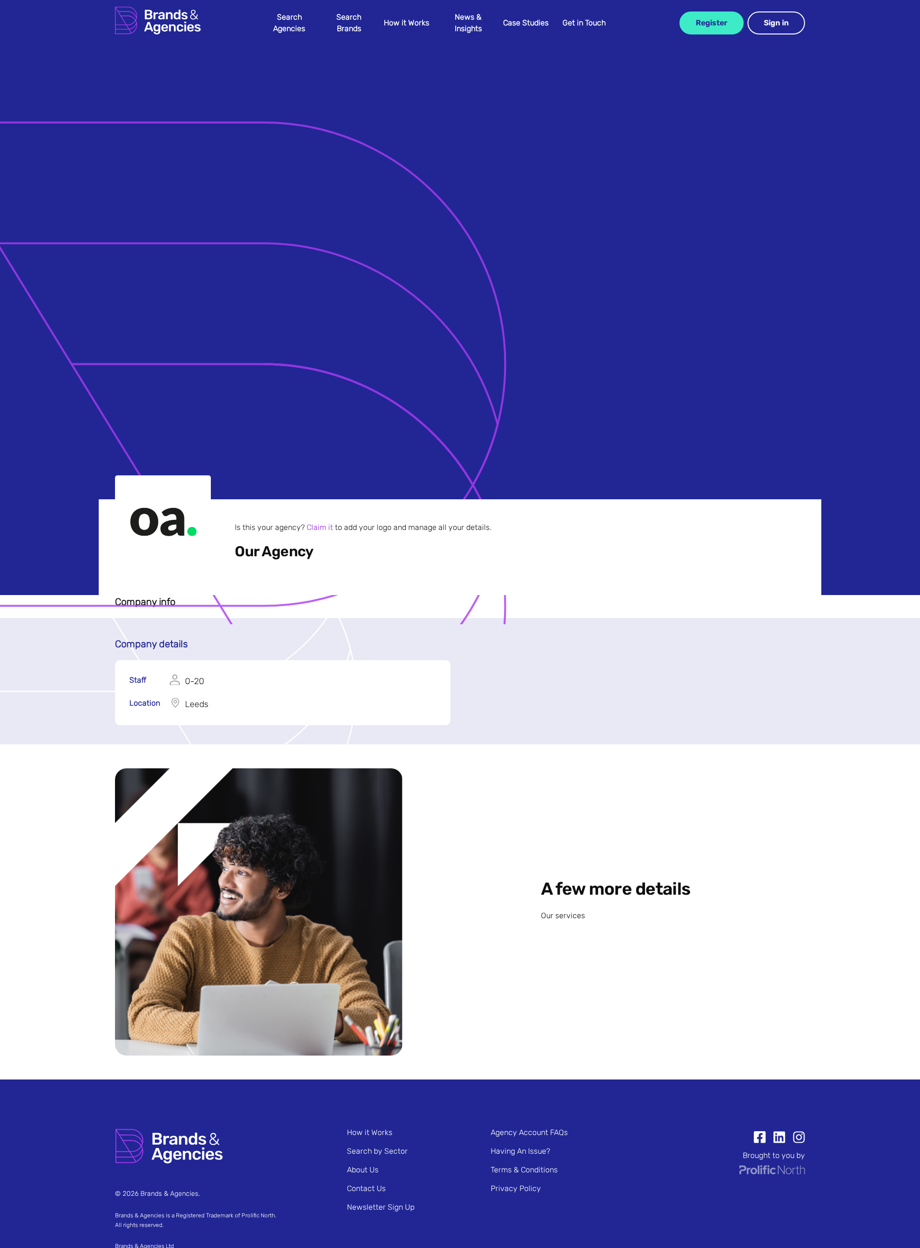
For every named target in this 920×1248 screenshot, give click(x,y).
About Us (363, 1169)
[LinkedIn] (775, 1138)
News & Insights (468, 22)
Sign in (776, 22)
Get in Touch (584, 22)
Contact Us (366, 1188)
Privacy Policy (516, 1188)
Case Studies (526, 22)
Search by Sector (377, 1151)
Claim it (320, 527)
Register (711, 22)
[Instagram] (795, 1138)
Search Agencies (289, 22)
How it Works (406, 22)
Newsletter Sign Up (380, 1207)
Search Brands (348, 22)
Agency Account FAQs (529, 1132)
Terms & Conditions (524, 1169)
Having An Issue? (520, 1151)
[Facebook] (760, 1138)
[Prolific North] (772, 1171)
